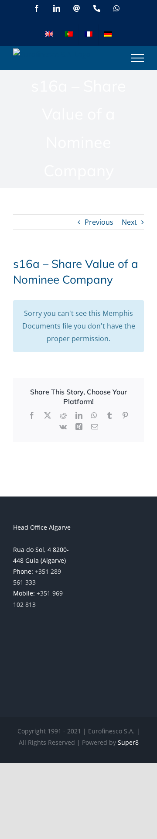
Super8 (128, 742)
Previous (99, 222)
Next (129, 222)
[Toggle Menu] (137, 58)
